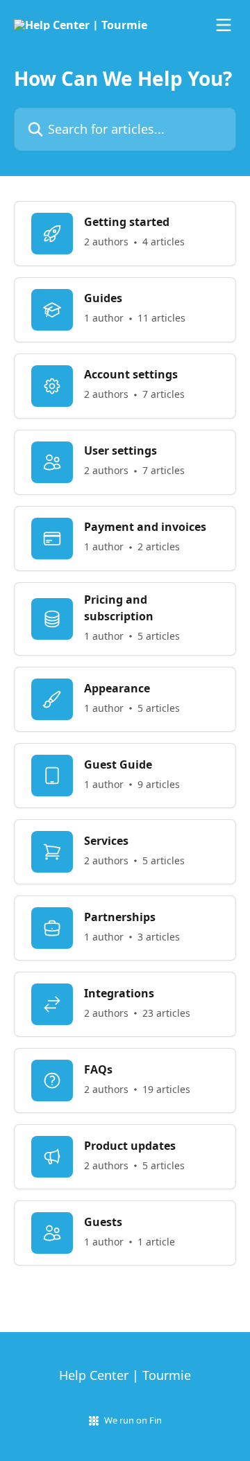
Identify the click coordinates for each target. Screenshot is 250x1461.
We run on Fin (133, 1420)
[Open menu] (223, 25)
